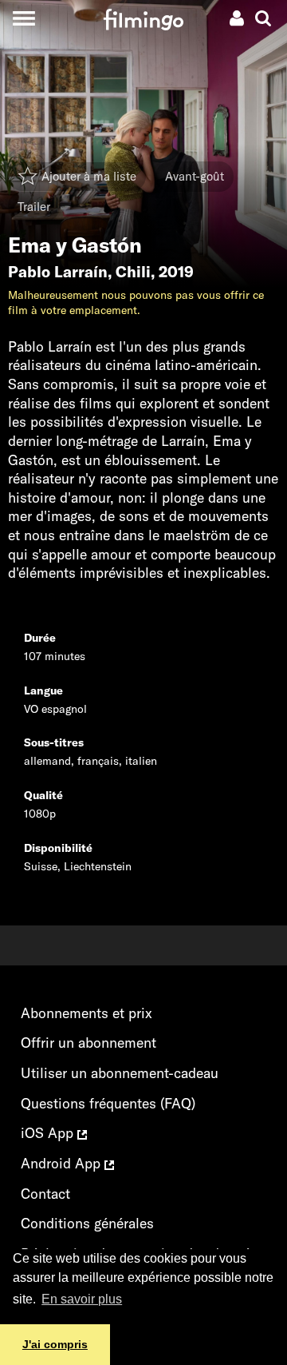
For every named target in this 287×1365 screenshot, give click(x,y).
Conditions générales (87, 1223)
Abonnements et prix (86, 1013)
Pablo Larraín (58, 271)
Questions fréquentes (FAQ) (108, 1103)
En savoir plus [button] (81, 1299)
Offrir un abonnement (88, 1042)
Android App (62, 1163)
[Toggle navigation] (23, 18)
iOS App (49, 1133)
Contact (45, 1193)
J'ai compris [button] (55, 1344)
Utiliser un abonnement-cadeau (119, 1073)
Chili (133, 271)
